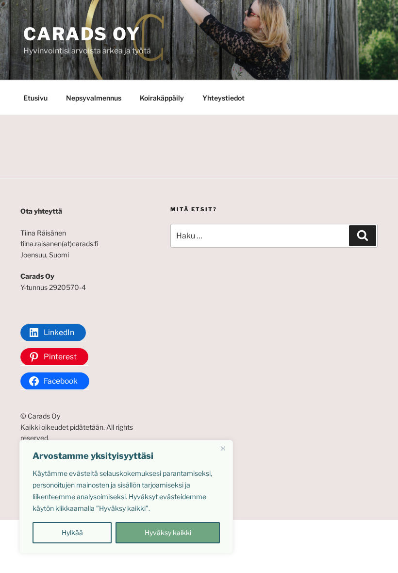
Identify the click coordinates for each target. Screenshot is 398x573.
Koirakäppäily (162, 98)
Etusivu (35, 98)
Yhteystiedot (223, 98)
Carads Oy (82, 34)
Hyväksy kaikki (168, 532)
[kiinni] (223, 448)
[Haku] (362, 235)
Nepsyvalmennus (93, 98)
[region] (126, 497)
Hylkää (72, 532)
